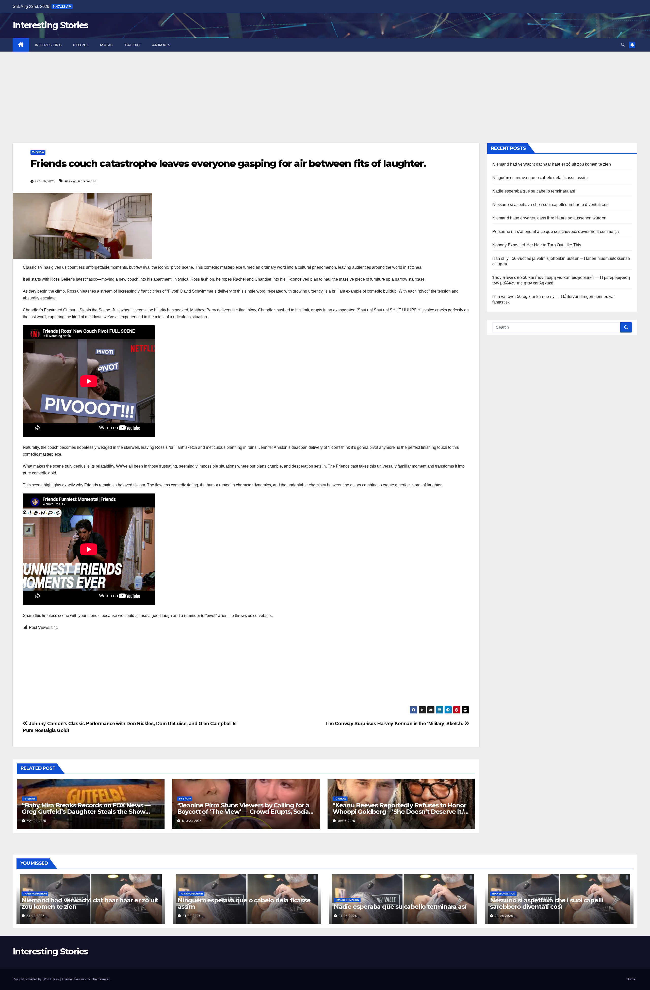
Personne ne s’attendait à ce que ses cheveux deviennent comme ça (555, 231)
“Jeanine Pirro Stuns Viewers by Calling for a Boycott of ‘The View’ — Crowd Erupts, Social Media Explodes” (244, 812)
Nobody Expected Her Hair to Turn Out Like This (536, 245)
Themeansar (100, 979)
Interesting (48, 45)
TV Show (38, 152)
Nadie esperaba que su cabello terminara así (533, 191)
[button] (623, 45)
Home (631, 979)
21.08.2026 (35, 916)
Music (106, 45)
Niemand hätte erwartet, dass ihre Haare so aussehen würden (549, 218)
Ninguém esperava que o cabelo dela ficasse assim (540, 177)
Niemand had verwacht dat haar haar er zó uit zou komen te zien (551, 164)
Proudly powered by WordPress (36, 979)
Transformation (35, 893)
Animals (161, 45)
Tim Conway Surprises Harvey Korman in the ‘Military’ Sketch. (394, 723)
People (81, 45)
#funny (70, 181)
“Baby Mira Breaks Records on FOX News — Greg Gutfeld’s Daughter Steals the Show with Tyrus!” (86, 812)
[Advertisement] (325, 89)
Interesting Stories (50, 25)
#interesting (87, 181)
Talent (132, 45)
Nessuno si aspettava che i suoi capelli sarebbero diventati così (551, 204)
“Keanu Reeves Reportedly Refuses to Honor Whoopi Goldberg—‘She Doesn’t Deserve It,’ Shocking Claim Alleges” (399, 812)
